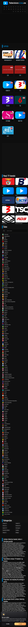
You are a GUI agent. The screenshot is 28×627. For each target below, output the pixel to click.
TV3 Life (7, 106)
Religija (17, 532)
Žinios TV (4, 525)
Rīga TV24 (20, 121)
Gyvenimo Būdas (6, 530)
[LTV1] (8, 69)
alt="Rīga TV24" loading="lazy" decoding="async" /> (18, 120)
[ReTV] (8, 130)
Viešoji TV (5, 523)
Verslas (17, 530)
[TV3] (20, 85)
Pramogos (18, 527)
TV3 (20, 90)
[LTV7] (20, 69)
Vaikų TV (4, 532)
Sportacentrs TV (8, 60)
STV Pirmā (8, 121)
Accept (20, 623)
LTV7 (20, 75)
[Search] (4, 231)
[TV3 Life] (8, 100)
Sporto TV (5, 527)
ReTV (8, 136)
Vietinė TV (18, 523)
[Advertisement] (14, 29)
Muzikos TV (18, 525)
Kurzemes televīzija (20, 60)
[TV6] (20, 100)
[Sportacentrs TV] (8, 54)
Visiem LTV (8, 90)
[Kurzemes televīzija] (20, 54)
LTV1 (8, 75)
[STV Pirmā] (8, 115)
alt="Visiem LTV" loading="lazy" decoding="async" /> (6, 90)
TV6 (20, 106)
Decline (7, 623)
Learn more (22, 621)
